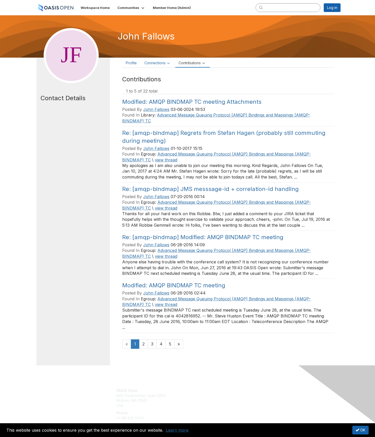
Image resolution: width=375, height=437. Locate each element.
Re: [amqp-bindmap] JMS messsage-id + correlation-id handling (210, 189)
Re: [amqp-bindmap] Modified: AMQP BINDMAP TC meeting (202, 237)
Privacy (269, 395)
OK (362, 430)
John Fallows (156, 109)
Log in (332, 7)
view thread (166, 159)
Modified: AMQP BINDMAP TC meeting (173, 285)
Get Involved (200, 390)
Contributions (190, 63)
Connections (155, 63)
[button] (131, 7)
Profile (131, 63)
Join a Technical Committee (213, 405)
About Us (271, 390)
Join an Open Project (207, 398)
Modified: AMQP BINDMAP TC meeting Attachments (191, 101)
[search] (261, 7)
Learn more (177, 430)
